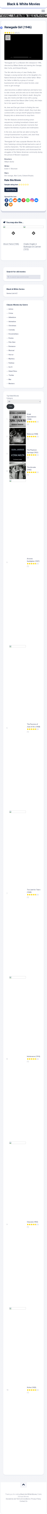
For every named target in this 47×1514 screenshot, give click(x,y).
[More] (11, 204)
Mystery (11, 359)
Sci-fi (10, 367)
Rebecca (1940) (32, 434)
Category (10, 398)
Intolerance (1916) (33, 1056)
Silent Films (13, 371)
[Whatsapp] (28, 200)
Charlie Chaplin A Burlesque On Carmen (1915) (32, 246)
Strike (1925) (31, 1387)
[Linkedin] (19, 200)
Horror (11, 355)
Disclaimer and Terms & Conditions (18, 1499)
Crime (11, 313)
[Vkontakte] (36, 200)
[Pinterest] (23, 200)
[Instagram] (32, 200)
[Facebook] (6, 200)
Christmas (12, 326)
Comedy (12, 330)
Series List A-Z (12, 293)
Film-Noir (12, 342)
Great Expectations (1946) (31, 416)
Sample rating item (11, 184)
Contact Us (23, 1501)
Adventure (12, 317)
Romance (12, 346)
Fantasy (11, 363)
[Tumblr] (6, 204)
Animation (12, 321)
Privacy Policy (36, 1499)
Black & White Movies (23, 4)
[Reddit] (15, 200)
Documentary (13, 334)
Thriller (11, 375)
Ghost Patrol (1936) (11, 244)
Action (11, 309)
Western (12, 383)
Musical (11, 350)
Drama (11, 338)
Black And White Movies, (28, 1494)
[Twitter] (11, 200)
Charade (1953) (32, 1222)
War (10, 379)
